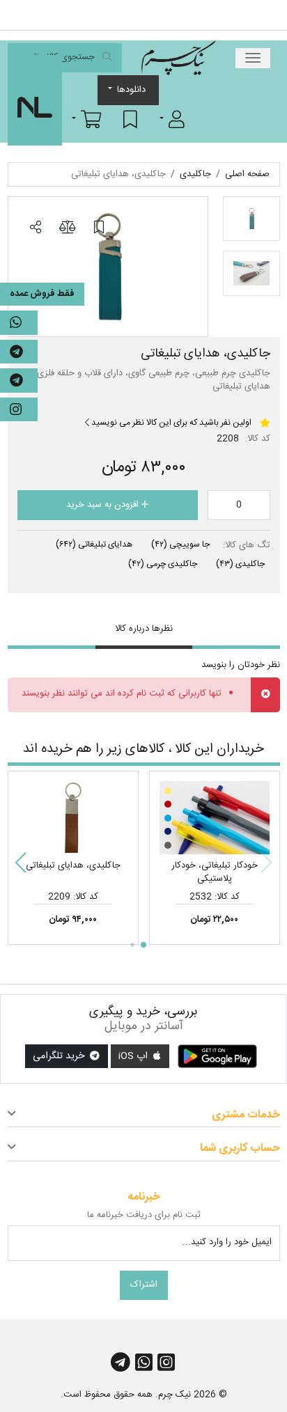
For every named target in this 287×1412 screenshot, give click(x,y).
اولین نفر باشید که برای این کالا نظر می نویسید (170, 423)
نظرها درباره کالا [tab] (144, 628)
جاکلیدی (240, 564)
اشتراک (143, 1284)
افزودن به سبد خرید (103, 504)
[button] (172, 119)
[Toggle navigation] (252, 58)
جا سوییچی (180, 544)
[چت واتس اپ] (19, 323)
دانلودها (131, 89)
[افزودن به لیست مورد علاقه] (99, 228)
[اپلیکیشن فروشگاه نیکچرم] (217, 1056)
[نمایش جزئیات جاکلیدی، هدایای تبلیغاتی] (73, 818)
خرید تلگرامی (60, 1056)
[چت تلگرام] (19, 352)
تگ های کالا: (246, 546)
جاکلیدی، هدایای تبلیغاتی (73, 865)
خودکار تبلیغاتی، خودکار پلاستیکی (214, 872)
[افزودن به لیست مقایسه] (67, 228)
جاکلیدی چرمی (162, 564)
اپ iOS (134, 1056)
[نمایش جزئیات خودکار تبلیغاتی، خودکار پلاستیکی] (215, 818)
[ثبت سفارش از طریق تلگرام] (19, 380)
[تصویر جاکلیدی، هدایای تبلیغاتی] (108, 266)
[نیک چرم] (178, 57)
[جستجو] (107, 58)
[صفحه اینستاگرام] (19, 410)
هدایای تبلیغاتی (94, 544)
